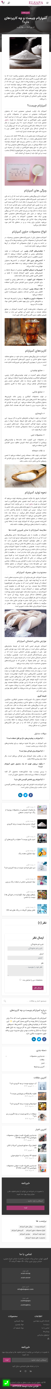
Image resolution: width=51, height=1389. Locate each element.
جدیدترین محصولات (37, 1056)
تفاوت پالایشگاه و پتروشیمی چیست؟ (23, 1093)
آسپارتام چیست (40, 1226)
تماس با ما (45, 1328)
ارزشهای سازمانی (43, 1335)
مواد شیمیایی (19, 1321)
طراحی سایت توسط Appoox (25, 1386)
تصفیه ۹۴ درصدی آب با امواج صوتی (23, 1155)
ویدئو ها (46, 1331)
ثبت (25, 1207)
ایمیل (41, 954)
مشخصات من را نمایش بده (33, 980)
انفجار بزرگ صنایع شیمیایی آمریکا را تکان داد (21, 1146)
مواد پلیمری (19, 1324)
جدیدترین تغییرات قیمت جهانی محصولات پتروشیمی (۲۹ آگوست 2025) (21, 1136)
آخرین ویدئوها (39, 1066)
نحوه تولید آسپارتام (39, 1234)
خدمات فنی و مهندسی (41, 1321)
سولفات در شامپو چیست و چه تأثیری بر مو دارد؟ (21, 1115)
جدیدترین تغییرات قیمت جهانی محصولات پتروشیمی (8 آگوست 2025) (21, 1166)
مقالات (42, 1059)
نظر (42, 963)
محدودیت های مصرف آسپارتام (35, 1238)
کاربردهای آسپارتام (17, 1230)
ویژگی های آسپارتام (26, 1226)
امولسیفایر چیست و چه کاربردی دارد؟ (23, 1103)
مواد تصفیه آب (18, 1328)
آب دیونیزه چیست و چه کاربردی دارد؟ (23, 1083)
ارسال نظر (38, 988)
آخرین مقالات (25, 13)
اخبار (42, 1063)
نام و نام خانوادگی (37, 944)
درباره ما (46, 1324)
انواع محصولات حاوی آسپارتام (35, 1230)
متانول (7, 120)
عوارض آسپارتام (25, 1234)
